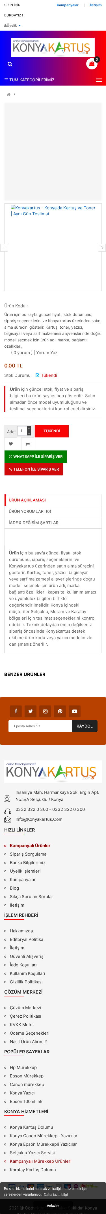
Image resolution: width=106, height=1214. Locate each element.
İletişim (17, 905)
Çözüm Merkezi (25, 1007)
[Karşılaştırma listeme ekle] (27, 443)
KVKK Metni (22, 1024)
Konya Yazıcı (22, 1093)
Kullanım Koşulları (27, 974)
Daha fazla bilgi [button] (56, 1195)
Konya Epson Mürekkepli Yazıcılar (43, 1144)
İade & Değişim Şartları (34, 522)
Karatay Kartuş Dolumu (33, 1169)
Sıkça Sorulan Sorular (31, 896)
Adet (11, 431)
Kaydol (85, 726)
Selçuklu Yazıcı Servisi (32, 1152)
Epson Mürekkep (27, 1076)
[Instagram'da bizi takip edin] (45, 711)
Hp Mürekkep (23, 1067)
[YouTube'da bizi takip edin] (75, 711)
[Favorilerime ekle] (10, 443)
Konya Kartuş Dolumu (31, 1127)
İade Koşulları (23, 965)
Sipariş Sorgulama (28, 854)
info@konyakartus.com (39, 819)
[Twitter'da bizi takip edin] (30, 711)
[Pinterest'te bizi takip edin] (60, 711)
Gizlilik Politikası (26, 982)
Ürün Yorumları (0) (30, 511)
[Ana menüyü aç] (99, 80)
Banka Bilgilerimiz (28, 862)
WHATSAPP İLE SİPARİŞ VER (37, 456)
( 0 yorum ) (22, 352)
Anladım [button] (53, 1205)
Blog (14, 888)
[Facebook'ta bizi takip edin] (16, 711)
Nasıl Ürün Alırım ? (28, 1041)
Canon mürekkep (27, 1084)
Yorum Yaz (46, 352)
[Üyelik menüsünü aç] (19, 25)
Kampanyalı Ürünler (30, 845)
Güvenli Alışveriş (27, 956)
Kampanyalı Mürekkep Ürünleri (41, 1161)
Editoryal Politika (26, 940)
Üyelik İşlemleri (25, 871)
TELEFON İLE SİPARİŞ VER (35, 469)
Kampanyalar (23, 879)
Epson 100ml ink (26, 1101)
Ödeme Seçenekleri (29, 1033)
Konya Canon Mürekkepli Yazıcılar (43, 1135)
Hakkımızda (21, 931)
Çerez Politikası (25, 1016)
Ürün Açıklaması (27, 499)
